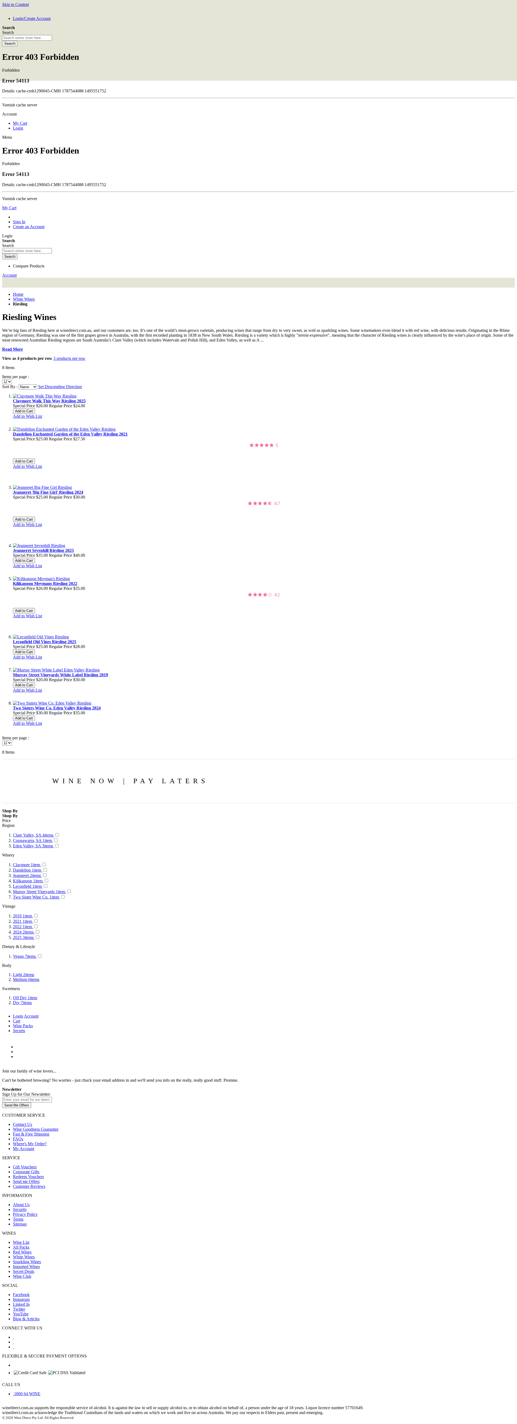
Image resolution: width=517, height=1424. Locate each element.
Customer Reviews (29, 1186)
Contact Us (22, 1124)
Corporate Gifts (26, 1171)
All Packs (21, 1247)
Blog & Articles (26, 1319)
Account (9, 275)
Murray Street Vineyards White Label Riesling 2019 (60, 675)
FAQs (18, 1139)
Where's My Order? (30, 1143)
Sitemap (20, 1224)
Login (18, 128)
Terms (18, 1219)
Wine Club (22, 1276)
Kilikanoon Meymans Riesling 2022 (45, 583)
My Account (23, 1148)
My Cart (20, 123)
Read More (12, 349)
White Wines (24, 299)
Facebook (21, 1294)
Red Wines (22, 1252)
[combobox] (27, 38)
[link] (264, 445)
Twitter (19, 1309)
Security (20, 1209)
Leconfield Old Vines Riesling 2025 (44, 641)
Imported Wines (26, 1266)
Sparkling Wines (27, 1261)
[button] (27, 416)
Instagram (21, 1299)
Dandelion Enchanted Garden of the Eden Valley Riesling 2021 (70, 434)
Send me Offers (26, 1181)
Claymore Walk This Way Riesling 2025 (49, 401)
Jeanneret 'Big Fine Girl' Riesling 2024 (48, 492)
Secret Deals (23, 1271)
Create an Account (28, 226)
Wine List (21, 1242)
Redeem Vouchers (28, 1176)
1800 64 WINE (27, 1393)
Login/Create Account (32, 18)
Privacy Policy (25, 1214)
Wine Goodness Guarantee (35, 1129)
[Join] (16, 1105)
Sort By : (10, 386)
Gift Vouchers (25, 1167)
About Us (21, 1204)
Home (18, 294)
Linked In (21, 1304)
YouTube (21, 1314)
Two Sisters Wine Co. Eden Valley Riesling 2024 (57, 708)
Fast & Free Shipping (31, 1134)
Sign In (19, 222)
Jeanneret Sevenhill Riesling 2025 (43, 550)
